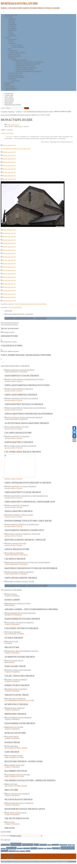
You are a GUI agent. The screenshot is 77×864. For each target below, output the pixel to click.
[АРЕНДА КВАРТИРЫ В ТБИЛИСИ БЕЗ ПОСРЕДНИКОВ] (25, 408)
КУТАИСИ (12, 28)
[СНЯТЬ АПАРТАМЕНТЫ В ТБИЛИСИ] (19, 389)
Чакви (17, 851)
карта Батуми (17, 45)
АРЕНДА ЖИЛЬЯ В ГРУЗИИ (17, 549)
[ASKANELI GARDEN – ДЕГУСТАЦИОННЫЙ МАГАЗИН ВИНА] (17, 603)
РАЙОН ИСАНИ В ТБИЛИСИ (26, 67)
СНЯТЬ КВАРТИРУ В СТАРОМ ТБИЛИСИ (23, 492)
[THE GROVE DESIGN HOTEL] (16, 813)
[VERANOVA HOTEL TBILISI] (16, 689)
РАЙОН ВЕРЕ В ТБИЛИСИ (25, 66)
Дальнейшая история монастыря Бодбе (16, 148)
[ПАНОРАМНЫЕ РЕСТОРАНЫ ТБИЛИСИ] (20, 613)
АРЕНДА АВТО (10, 90)
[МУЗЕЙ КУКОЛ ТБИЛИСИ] (15, 699)
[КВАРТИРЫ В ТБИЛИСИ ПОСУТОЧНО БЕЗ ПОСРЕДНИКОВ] (27, 562)
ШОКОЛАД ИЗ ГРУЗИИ (15, 733)
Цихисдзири (12, 851)
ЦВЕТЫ (7, 84)
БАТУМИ (11, 22)
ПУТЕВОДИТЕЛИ (11, 15)
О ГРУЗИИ (8, 17)
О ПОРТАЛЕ (9, 93)
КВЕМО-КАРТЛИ (14, 56)
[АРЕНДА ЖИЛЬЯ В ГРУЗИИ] (15, 543)
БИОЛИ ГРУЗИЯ (12, 647)
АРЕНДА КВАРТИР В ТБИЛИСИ (18, 511)
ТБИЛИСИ (12, 19)
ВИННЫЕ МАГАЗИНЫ (13, 105)
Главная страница (8, 111)
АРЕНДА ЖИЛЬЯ (11, 88)
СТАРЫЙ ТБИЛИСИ (15, 73)
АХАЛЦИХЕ (12, 24)
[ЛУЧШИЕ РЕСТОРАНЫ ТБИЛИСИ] (21, 651)
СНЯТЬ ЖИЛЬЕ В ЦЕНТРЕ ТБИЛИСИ (21, 578)
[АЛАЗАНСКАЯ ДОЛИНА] (9, 342)
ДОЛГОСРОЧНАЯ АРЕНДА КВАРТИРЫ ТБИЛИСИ (27, 423)
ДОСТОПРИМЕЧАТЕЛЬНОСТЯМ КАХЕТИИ (31, 304)
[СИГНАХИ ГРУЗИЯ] (7, 332)
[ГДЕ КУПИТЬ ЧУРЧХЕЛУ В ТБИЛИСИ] (19, 622)
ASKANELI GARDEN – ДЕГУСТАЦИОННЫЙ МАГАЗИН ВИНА (31, 609)
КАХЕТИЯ (11, 79)
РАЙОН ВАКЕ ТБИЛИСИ (25, 69)
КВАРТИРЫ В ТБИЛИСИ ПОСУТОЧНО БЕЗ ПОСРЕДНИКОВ (31, 568)
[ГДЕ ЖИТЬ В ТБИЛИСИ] (14, 553)
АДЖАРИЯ (12, 43)
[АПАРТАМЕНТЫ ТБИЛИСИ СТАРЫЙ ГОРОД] (22, 524)
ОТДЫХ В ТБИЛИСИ (14, 638)
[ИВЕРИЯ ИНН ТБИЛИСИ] (15, 708)
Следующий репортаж (9, 324)
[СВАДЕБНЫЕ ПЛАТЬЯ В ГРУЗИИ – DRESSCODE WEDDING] (17, 775)
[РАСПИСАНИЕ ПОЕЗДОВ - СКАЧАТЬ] (19, 314)
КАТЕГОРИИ (5, 836)
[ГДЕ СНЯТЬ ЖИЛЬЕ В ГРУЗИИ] (17, 427)
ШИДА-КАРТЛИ (14, 54)
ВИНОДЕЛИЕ (9, 86)
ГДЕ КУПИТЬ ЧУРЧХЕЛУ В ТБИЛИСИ (21, 628)
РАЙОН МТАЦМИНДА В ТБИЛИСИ (29, 71)
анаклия (28, 851)
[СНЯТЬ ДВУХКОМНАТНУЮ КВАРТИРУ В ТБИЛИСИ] (20, 477)
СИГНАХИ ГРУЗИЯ (9, 336)
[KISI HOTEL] (10, 822)
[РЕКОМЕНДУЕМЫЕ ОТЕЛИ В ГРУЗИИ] (19, 581)
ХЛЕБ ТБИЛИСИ (12, 752)
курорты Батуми (18, 47)
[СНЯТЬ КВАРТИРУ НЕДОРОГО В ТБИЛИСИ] (21, 398)
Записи (19, 111)
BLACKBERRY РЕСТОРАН (16, 771)
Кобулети (26, 848)
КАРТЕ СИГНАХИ (15, 307)
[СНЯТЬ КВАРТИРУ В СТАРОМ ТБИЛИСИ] (20, 486)
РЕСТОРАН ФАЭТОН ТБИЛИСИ (18, 799)
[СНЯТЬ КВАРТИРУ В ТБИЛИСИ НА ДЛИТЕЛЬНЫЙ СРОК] (26, 496)
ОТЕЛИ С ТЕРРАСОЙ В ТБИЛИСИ (19, 676)
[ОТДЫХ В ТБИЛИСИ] (13, 632)
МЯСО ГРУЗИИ (11, 790)
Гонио (49, 845)
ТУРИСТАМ (9, 95)
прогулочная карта (15, 75)
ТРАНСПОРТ (9, 99)
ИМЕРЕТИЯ (12, 51)
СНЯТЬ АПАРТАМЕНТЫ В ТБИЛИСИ (21, 394)
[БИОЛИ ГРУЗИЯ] (11, 641)
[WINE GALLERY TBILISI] (14, 660)
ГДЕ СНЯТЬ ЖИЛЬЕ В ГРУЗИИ (18, 432)
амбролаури (22, 851)
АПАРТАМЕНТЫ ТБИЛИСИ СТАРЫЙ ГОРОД (24, 530)
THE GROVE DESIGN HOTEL (17, 818)
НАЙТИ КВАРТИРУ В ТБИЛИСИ (19, 442)
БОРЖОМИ (12, 30)
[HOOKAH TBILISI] (12, 736)
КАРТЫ (7, 37)
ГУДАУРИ (43, 845)
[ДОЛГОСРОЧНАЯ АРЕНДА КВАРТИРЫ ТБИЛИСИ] (23, 417)
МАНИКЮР (9, 103)
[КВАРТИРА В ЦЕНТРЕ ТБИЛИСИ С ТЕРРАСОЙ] (22, 534)
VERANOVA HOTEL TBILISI (16, 695)
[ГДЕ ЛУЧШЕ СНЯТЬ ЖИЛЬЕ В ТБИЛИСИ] (20, 446)
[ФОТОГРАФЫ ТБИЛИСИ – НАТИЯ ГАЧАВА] (14, 756)
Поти (45, 848)
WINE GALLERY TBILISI (15, 666)
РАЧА (10, 49)
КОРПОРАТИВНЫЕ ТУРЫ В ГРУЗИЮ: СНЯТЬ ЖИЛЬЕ (28, 520)
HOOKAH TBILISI (12, 742)
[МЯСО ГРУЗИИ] (11, 784)
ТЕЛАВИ (11, 34)
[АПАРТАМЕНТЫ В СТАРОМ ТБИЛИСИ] (19, 370)
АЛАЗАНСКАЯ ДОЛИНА (12, 345)
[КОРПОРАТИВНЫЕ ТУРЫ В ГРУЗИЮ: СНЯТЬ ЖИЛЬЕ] (19, 515)
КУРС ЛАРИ (9, 97)
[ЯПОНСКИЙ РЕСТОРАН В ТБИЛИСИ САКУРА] (19, 803)
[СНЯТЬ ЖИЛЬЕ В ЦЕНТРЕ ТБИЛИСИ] (19, 572)
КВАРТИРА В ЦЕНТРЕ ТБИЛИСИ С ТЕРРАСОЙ (25, 540)
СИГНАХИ (12, 36)
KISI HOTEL (10, 828)
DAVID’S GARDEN (12, 599)
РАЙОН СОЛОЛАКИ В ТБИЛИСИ (28, 64)
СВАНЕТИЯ (12, 39)
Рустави (49, 848)
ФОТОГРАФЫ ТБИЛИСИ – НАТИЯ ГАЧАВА (24, 761)
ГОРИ (10, 32)
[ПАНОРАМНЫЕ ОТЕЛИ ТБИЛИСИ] (18, 717)
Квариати (20, 848)
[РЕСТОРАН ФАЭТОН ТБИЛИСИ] (17, 794)
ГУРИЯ (10, 41)
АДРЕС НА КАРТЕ (7, 133)
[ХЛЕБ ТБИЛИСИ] (11, 746)
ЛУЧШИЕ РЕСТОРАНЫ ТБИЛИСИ (20, 657)
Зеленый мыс (63, 845)
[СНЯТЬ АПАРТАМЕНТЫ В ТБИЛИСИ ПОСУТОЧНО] (24, 379)
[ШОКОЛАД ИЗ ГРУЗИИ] (14, 727)
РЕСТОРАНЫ (9, 82)
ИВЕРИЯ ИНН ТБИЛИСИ (15, 714)
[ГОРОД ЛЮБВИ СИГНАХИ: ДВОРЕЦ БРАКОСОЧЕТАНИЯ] (10, 351)
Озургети (40, 848)
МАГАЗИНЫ (9, 101)
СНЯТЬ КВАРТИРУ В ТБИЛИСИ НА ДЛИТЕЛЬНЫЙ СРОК (30, 501)
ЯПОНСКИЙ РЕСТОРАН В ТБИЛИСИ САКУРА (25, 809)
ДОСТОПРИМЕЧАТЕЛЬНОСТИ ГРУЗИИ (38, 111)
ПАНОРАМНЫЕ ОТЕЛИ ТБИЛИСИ (20, 723)
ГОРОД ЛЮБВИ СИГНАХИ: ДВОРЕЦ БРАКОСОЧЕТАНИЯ (26, 355)
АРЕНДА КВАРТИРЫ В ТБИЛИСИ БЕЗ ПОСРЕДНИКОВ (29, 413)
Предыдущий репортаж (10, 323)
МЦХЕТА (11, 21)
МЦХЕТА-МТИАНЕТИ (16, 77)
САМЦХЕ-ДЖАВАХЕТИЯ (17, 52)
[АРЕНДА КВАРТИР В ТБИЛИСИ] (17, 505)
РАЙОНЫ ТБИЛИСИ (19, 60)
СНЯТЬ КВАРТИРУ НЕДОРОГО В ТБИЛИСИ (24, 404)
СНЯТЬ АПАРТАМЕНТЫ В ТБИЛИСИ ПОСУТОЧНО (27, 385)
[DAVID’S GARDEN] (11, 594)
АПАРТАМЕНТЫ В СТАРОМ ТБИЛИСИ (22, 375)
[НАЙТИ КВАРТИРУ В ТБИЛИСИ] (17, 436)
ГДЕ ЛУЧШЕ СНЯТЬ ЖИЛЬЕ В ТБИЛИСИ (23, 452)
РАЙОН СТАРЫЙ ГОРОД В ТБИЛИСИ (29, 62)
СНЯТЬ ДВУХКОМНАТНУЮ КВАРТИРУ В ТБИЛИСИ (28, 482)
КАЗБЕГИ (70, 845)
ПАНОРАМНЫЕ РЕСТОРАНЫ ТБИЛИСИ (22, 619)
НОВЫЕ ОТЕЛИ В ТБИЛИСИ (17, 685)
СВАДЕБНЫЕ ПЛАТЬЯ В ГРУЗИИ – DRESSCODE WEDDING (30, 780)
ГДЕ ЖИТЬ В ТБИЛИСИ (15, 559)
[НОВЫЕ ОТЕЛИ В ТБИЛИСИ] (16, 679)
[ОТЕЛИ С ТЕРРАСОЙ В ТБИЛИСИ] (18, 670)
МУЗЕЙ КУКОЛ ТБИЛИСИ (16, 704)
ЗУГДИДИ (12, 26)
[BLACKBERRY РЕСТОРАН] (14, 765)
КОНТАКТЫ (9, 854)
